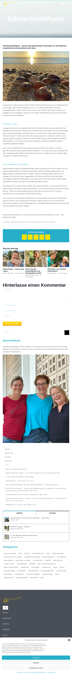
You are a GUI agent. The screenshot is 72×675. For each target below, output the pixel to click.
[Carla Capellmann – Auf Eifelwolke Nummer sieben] (58, 258)
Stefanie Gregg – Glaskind (20, 527)
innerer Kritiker (9, 564)
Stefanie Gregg (47, 574)
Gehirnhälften (8, 560)
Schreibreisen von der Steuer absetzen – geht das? (30, 518)
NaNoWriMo (25, 567)
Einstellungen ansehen (36, 668)
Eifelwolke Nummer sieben (13, 557)
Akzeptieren (36, 657)
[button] (69, 640)
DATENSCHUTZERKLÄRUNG (38, 672)
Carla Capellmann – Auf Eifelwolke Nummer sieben (55, 258)
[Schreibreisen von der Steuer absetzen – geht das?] (6, 518)
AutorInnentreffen (10, 553)
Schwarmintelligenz (33, 574)
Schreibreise (8, 574)
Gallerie (17, 258)
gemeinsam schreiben (23, 560)
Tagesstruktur (8, 577)
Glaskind (48, 560)
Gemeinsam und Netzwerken (36, 222)
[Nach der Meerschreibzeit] (13, 258)
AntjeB (7, 222)
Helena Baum (58, 560)
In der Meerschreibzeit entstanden (23, 535)
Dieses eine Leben (58, 553)
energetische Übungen (32, 557)
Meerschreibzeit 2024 (11, 567)
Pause (55, 567)
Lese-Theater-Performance (47, 564)
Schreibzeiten (19, 574)
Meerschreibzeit (12, 346)
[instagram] (36, 3)
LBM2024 (32, 564)
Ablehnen (36, 663)
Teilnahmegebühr (22, 577)
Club (47, 553)
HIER (14, 217)
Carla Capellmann (38, 553)
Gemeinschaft (38, 560)
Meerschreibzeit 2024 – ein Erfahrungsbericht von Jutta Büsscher (32, 258)
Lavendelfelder (21, 564)
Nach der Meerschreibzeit (10, 258)
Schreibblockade (9, 571)
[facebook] (31, 3)
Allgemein (24, 222)
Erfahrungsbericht (48, 557)
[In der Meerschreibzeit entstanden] (6, 536)
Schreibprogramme (47, 571)
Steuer (57, 574)
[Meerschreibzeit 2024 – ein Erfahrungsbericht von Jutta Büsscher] (36, 258)
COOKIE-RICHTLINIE (23, 672)
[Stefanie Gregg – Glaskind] (6, 527)
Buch (20, 553)
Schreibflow (22, 571)
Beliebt (19, 513)
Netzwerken (35, 567)
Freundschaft (61, 557)
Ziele (42, 577)
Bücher (27, 553)
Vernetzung (34, 577)
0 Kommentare (50, 222)
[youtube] (40, 3)
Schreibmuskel (33, 571)
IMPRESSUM (51, 672)
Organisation (46, 567)
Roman (62, 567)
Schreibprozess (61, 571)
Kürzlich (52, 513)
